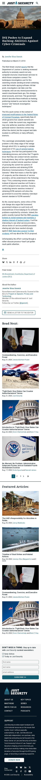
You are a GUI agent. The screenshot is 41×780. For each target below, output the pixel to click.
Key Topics (26, 700)
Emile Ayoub (17, 470)
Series (24, 703)
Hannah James (30, 470)
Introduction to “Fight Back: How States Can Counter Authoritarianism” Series (20, 428)
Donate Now (14, 760)
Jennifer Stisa (11, 288)
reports (24, 67)
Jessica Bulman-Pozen (21, 360)
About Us (8, 700)
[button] (37, 3)
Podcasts (25, 711)
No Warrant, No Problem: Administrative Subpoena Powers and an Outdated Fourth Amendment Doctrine (19, 465)
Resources (26, 707)
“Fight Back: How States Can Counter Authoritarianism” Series (17, 392)
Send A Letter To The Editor (20, 313)
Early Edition (9, 654)
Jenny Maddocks (19, 523)
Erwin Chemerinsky (20, 432)
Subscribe (19, 677)
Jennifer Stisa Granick (13, 57)
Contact (8, 711)
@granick (23, 303)
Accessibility (28, 775)
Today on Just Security (13, 657)
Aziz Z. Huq (34, 432)
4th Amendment (8, 274)
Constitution (19, 274)
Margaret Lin (27, 559)
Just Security (17, 396)
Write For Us (10, 707)
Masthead (9, 703)
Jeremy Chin (17, 559)
